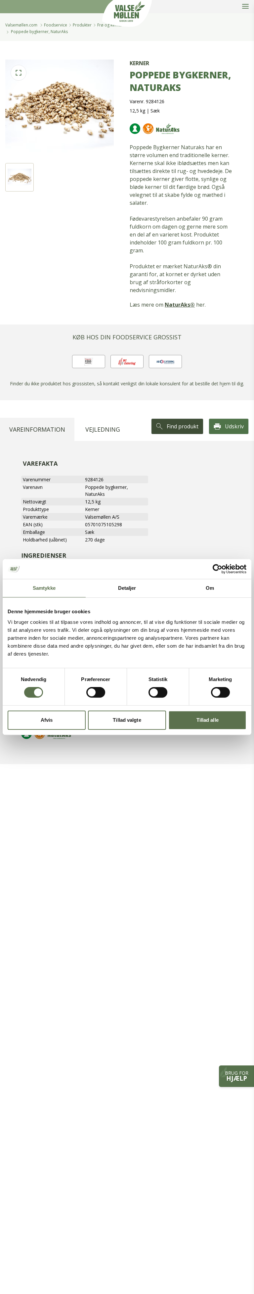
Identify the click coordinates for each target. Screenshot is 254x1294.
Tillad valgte (127, 720)
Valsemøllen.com (21, 25)
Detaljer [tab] (127, 588)
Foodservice (55, 25)
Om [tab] (210, 588)
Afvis (47, 720)
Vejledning (102, 429)
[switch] (95, 692)
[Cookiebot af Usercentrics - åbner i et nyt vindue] (217, 569)
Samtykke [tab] (44, 588)
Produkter (82, 25)
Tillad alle (207, 720)
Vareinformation (37, 429)
